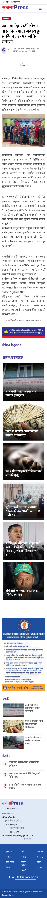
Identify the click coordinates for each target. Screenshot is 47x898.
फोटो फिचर (10, 862)
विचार (39, 862)
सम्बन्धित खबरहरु (13, 357)
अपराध (39, 867)
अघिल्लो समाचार (16, 320)
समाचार (8, 857)
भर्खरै (6, 698)
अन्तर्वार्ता (24, 870)
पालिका (40, 851)
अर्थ (22, 851)
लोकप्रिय (6, 756)
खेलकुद (40, 857)
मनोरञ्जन (24, 857)
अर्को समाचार (32, 320)
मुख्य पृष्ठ (9, 851)
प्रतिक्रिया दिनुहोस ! (11, 345)
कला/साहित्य (24, 864)
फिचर (8, 867)
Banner (6, 18)
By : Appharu (8, 895)
